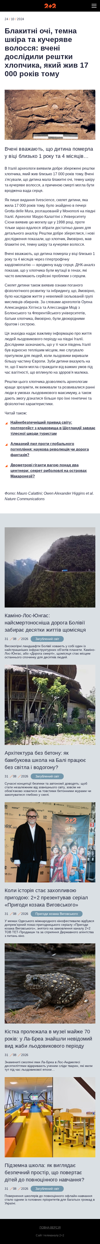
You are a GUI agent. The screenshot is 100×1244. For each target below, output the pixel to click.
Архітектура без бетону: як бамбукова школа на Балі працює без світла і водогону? (45, 760)
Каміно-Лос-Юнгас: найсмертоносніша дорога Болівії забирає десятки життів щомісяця (45, 623)
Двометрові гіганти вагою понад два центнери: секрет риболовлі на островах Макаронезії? (48, 470)
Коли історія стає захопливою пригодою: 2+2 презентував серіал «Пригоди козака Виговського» (46, 898)
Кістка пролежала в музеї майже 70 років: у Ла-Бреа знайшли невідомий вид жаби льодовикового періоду (48, 1039)
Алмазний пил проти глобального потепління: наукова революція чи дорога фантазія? (49, 449)
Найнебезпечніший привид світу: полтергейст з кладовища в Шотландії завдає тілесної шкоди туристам (52, 428)
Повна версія (50, 1227)
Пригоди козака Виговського (56, 914)
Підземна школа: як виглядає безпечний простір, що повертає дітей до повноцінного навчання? (45, 1172)
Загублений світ (47, 639)
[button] (94, 6)
